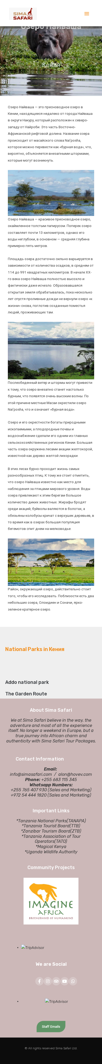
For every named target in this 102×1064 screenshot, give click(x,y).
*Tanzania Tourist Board (46, 825)
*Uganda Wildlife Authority (51, 851)
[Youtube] (64, 981)
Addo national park (27, 682)
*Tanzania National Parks (41, 820)
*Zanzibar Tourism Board (45, 831)
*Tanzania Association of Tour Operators (51, 839)
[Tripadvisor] (56, 981)
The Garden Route (26, 694)
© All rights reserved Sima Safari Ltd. (51, 1048)
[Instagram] (48, 981)
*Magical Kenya (51, 846)
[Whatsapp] (73, 981)
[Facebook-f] (39, 981)
